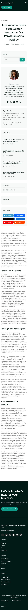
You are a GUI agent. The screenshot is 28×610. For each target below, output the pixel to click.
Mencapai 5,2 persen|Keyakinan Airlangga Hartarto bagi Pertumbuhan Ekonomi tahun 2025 (13, 151)
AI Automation (4, 577)
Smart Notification (5, 579)
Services (3, 563)
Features (3, 566)
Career (3, 545)
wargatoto (6, 311)
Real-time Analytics (6, 582)
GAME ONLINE (4, 20)
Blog (2, 548)
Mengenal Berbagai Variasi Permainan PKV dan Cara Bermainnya (13, 173)
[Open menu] (26, 3)
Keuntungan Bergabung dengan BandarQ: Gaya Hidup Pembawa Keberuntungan (13, 162)
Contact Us (4, 550)
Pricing (3, 568)
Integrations (4, 584)
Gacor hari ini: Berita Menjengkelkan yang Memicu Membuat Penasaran (13, 140)
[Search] (22, 59)
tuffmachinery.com (7, 3)
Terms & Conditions (6, 561)
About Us (3, 543)
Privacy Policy (4, 558)
